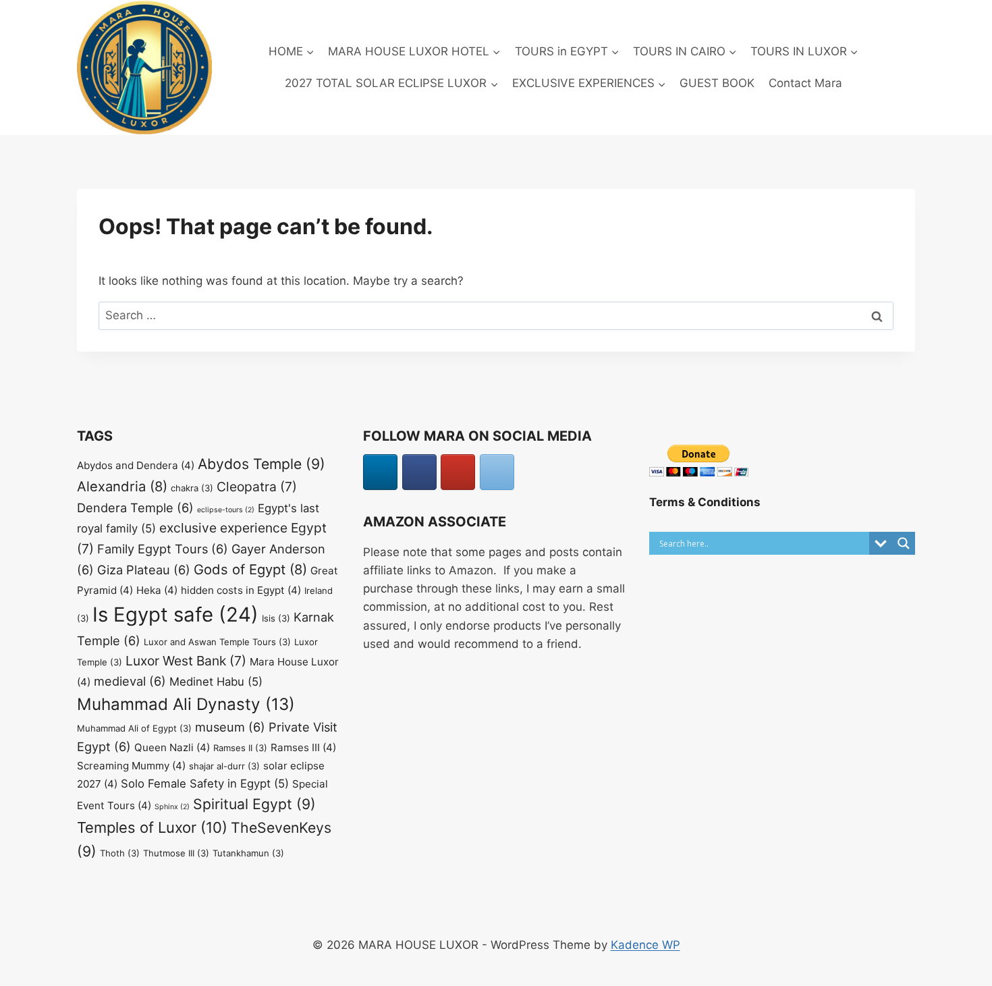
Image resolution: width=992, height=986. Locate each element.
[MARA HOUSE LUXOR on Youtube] (458, 472)
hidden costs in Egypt (241, 590)
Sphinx (172, 806)
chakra (192, 488)
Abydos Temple (261, 463)
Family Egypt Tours (162, 548)
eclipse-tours (225, 509)
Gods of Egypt (250, 569)
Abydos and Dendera (135, 465)
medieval (130, 681)
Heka (156, 590)
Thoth (120, 853)
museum (230, 726)
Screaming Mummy (131, 765)
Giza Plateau (143, 569)
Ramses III (303, 747)
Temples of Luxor (152, 827)
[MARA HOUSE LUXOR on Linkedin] (380, 472)
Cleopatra (257, 486)
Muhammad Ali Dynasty (186, 704)
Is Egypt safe (175, 614)
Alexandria (122, 486)
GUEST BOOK (717, 83)
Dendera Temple (135, 507)
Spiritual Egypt (254, 804)
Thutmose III (176, 853)
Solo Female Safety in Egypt (205, 783)
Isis (276, 618)
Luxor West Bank (186, 661)
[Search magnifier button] (903, 543)
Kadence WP (645, 945)
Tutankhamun (248, 853)
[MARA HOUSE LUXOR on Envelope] (497, 472)
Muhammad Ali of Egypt (134, 728)
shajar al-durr (224, 766)
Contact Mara (805, 83)
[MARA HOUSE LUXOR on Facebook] (419, 472)
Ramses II (240, 747)
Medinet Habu (216, 681)
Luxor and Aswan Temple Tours (217, 641)
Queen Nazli (172, 747)
